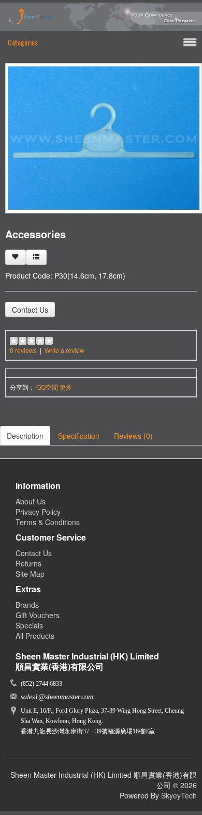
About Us (31, 501)
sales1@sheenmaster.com (57, 697)
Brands (27, 604)
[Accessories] (103, 137)
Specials (29, 625)
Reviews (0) (133, 435)
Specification (78, 435)
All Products (35, 636)
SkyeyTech (179, 795)
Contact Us (30, 309)
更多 (66, 386)
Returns (28, 563)
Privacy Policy (38, 511)
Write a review (64, 350)
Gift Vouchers (38, 615)
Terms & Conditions (48, 522)
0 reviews (23, 350)
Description (25, 435)
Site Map (30, 573)
